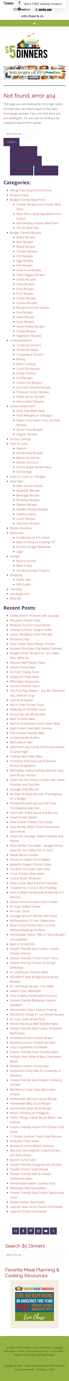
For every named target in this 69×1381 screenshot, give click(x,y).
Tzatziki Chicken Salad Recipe (29, 1169)
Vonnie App (24, 472)
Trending (16, 589)
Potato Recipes (26, 298)
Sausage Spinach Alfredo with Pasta (33, 916)
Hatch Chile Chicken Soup (27, 705)
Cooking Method (21, 340)
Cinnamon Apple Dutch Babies (30, 859)
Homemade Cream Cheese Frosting (33, 1009)
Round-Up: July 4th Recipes (27, 714)
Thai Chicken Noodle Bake (27, 733)
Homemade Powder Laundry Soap (33, 1183)
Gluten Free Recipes (29, 429)
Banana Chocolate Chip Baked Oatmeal (36, 648)
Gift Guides (23, 584)
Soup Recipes (25, 321)
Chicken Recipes (27, 251)
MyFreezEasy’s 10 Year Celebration (32, 920)
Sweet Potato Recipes (30, 326)
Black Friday (24, 565)
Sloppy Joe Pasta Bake (24, 677)
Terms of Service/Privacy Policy (33, 1351)
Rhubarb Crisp (19, 639)
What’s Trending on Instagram (29, 1113)
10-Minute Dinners (28, 345)
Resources (17, 533)
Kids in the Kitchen (28, 458)
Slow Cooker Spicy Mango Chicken (32, 644)
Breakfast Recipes (27, 500)
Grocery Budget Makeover (33, 547)
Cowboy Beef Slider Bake (26, 756)
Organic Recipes (27, 434)
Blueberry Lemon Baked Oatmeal (32, 1146)
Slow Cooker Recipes (30, 401)
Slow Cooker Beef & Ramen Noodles (34, 883)
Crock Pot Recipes (28, 368)
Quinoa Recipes (26, 303)
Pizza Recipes (25, 289)
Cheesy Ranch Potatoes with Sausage (34, 615)
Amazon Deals (19, 195)
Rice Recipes (24, 312)
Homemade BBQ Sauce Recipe (30, 1103)
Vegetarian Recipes (28, 336)
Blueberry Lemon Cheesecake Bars (33, 1042)
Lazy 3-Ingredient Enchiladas (28, 1047)
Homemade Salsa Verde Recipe (30, 1108)
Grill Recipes (24, 378)
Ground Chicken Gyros (25, 686)
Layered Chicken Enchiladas (28, 1211)
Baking (20, 359)
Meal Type (16, 481)
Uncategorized (19, 594)
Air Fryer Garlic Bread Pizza (27, 1019)
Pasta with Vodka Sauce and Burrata (34, 813)
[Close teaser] (19, 9)
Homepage (46, 170)
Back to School (26, 561)
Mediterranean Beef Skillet (27, 1202)
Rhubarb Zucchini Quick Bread (30, 625)
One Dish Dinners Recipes (33, 387)
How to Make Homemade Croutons (33, 996)
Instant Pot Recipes (29, 383)
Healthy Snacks (26, 514)
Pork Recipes (24, 293)
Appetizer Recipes (28, 490)
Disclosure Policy (42, 1347)
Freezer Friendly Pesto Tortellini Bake (34, 1052)
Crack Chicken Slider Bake (27, 873)
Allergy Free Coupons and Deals (31, 190)
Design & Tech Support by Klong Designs (34, 1354)
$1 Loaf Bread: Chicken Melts (29, 972)
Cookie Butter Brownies (25, 878)
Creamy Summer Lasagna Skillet (31, 630)
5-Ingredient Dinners (29, 354)
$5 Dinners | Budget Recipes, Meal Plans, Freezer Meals (27, 45)
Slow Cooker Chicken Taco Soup (31, 822)
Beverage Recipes (27, 495)
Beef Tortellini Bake (22, 719)
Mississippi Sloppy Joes (24, 681)
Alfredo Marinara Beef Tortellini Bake (34, 1024)
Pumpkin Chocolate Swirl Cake (30, 869)
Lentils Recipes (26, 279)
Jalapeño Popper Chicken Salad (30, 864)
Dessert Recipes (26, 504)
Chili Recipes (24, 256)
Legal (19, 551)
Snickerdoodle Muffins (24, 737)
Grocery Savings (20, 439)
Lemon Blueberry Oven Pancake (31, 634)
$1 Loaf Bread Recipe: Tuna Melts (32, 986)
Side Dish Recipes (27, 523)
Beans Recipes (25, 237)
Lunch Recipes (25, 519)
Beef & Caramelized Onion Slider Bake (35, 723)
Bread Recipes (25, 246)
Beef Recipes (24, 242)
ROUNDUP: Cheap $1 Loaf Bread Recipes (37, 1014)
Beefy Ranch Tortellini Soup (28, 709)
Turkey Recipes (26, 331)
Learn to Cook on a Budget (27, 476)
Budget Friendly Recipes (25, 232)
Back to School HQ (22, 944)
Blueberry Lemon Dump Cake (29, 1066)
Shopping (16, 575)
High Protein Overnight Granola (30, 728)
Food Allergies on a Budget (34, 415)
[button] (43, 4)
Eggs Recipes (24, 261)
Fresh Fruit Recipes (28, 270)
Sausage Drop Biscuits (24, 789)
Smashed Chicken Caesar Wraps (31, 1038)
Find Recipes (23, 151)
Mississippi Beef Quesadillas (28, 1188)
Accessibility (57, 1351)
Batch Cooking (25, 364)
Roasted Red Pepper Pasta (27, 662)
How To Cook (18, 444)
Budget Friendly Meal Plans (27, 200)
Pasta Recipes (25, 284)
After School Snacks (29, 486)
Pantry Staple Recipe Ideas (33, 467)
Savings (15, 556)
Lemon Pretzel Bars (22, 667)
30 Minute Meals (27, 350)
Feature (21, 448)
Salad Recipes (25, 317)
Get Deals (22, 170)
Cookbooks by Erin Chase (33, 537)
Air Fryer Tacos (19, 911)
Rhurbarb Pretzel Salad (25, 620)
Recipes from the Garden (32, 308)
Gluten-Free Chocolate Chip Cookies (33, 902)
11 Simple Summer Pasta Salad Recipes (36, 1136)
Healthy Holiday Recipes (32, 509)
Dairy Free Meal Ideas (30, 411)
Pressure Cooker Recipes (32, 392)
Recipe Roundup (21, 528)
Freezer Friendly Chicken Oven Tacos (34, 958)
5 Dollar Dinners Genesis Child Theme (43, 1365)
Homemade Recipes (29, 453)
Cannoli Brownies (21, 700)
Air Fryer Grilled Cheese (25, 906)
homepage (11, 113)
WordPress (41, 1369)
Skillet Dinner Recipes (30, 397)
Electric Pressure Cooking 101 (35, 542)
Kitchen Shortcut (27, 462)
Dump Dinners (26, 373)
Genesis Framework (24, 1369)
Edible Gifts (23, 580)
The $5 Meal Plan (27, 228)
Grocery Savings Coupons (33, 570)
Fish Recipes (24, 265)
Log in (52, 1369)
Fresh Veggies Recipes (30, 275)
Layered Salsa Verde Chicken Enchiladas (36, 1207)
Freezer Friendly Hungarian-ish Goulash (36, 1164)
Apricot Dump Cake (23, 1160)
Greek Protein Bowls (23, 817)
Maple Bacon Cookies (24, 855)
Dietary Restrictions (22, 406)
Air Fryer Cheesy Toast (24, 672)
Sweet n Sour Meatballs (25, 991)
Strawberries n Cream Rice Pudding (33, 888)
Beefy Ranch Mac (21, 742)
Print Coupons (26, 160)
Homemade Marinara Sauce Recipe (33, 1099)
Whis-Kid (15, 598)
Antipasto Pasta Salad (24, 1141)
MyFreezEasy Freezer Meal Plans (37, 223)
